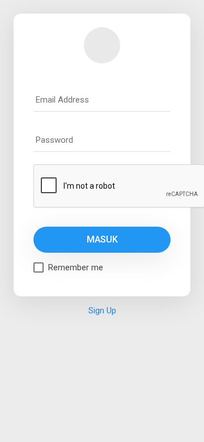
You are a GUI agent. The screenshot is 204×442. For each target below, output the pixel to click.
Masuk (102, 239)
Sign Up (102, 310)
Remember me (75, 267)
